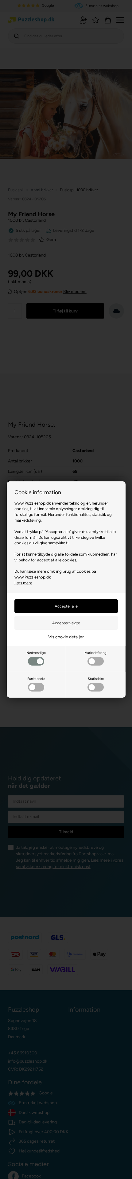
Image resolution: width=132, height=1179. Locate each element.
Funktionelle (36, 679)
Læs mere (23, 582)
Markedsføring (95, 653)
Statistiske (96, 679)
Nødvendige (36, 653)
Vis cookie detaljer (66, 637)
